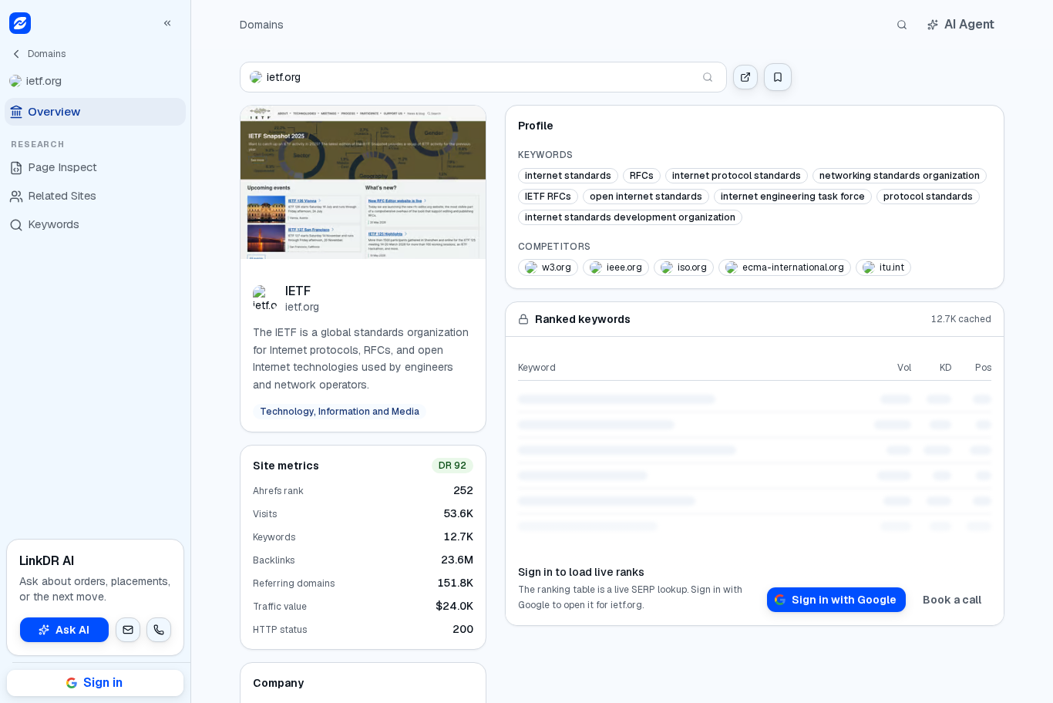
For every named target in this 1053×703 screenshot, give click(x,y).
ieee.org (624, 267)
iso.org (692, 267)
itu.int (892, 267)
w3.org (556, 267)
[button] (128, 629)
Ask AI (72, 630)
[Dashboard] (20, 23)
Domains (262, 25)
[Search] (902, 25)
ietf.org (302, 307)
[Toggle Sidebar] (190, 351)
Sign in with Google (844, 600)
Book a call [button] (952, 600)
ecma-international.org (793, 267)
